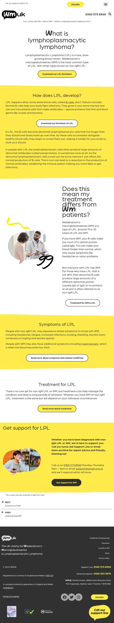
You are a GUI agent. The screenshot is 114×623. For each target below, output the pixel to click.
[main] (8, 538)
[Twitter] (71, 597)
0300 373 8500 (95, 14)
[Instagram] (78, 597)
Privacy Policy (104, 558)
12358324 (8, 587)
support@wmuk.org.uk (89, 468)
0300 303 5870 (102, 573)
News (107, 553)
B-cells (70, 102)
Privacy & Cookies (11, 596)
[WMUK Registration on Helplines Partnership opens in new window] (12, 611)
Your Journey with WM (32, 21)
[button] (106, 4)
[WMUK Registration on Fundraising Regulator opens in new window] (47, 611)
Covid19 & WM (104, 548)
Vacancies (106, 543)
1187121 (49, 575)
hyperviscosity (89, 343)
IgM (72, 245)
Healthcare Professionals (100, 538)
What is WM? (47, 21)
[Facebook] (64, 597)
